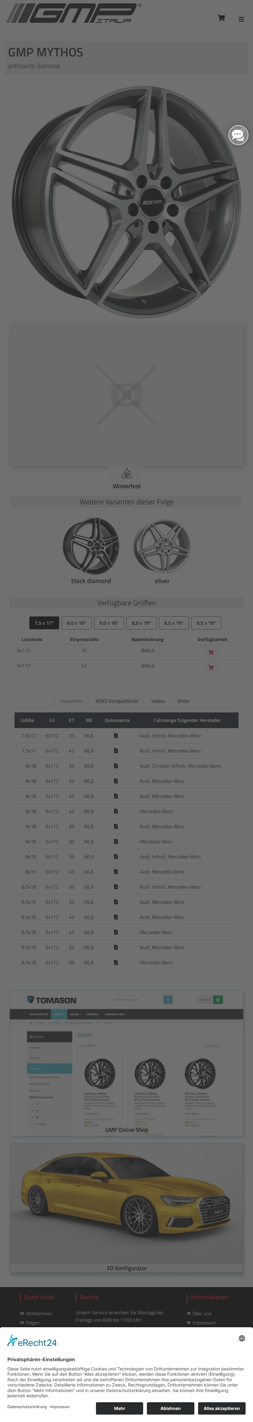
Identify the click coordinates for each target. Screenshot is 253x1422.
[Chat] (238, 135)
